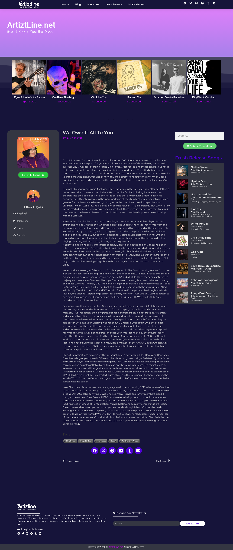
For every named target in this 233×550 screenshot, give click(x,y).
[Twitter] (191, 4)
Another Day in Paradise (168, 97)
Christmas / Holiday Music (201, 243)
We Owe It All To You (130, 441)
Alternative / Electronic (200, 229)
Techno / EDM (196, 301)
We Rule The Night (64, 97)
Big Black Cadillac (203, 97)
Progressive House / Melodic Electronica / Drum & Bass (202, 215)
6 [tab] (127, 119)
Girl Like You (99, 97)
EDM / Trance (196, 285)
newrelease (101, 441)
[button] (94, 450)
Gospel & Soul (85, 441)
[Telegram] (215, 4)
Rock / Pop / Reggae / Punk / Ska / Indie (207, 202)
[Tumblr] (209, 4)
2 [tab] (108, 119)
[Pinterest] (203, 4)
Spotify (113, 441)
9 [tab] (141, 119)
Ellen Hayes (70, 441)
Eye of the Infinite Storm (29, 97)
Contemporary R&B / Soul (201, 271)
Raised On (134, 97)
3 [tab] (113, 119)
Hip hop (194, 257)
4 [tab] (118, 119)
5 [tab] (122, 119)
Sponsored (29, 101)
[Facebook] (186, 4)
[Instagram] (197, 4)
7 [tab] (132, 119)
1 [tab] (103, 119)
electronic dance (197, 173)
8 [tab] (137, 119)
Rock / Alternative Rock (200, 187)
